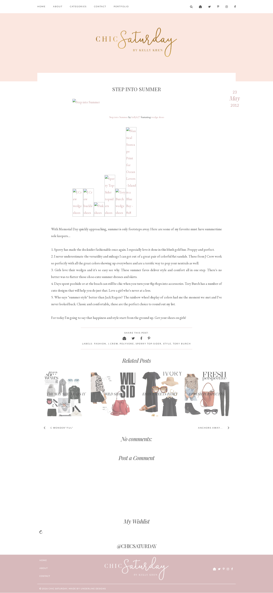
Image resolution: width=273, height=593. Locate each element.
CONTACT (100, 6)
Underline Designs (93, 588)
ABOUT (57, 6)
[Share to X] (133, 338)
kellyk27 (136, 117)
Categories (78, 6)
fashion (100, 343)
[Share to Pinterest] (149, 338)
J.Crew (113, 343)
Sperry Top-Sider (148, 343)
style (167, 343)
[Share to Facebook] (141, 338)
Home (41, 6)
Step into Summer (118, 117)
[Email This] (125, 338)
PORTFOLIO (121, 6)
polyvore (127, 343)
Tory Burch (182, 343)
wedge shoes (157, 117)
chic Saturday (58, 588)
